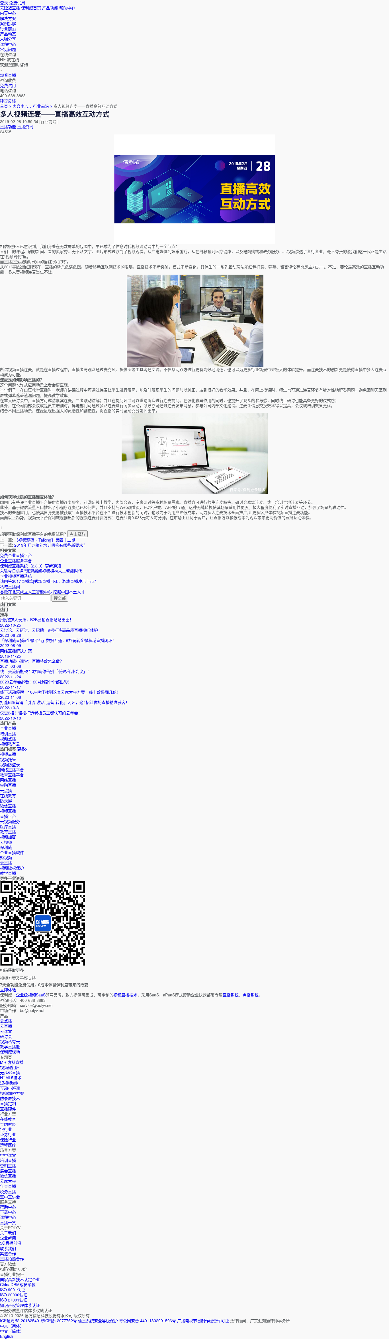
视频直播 (8, 811)
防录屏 (6, 800)
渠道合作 (8, 1253)
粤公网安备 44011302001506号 (147, 1320)
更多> (22, 749)
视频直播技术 (125, 995)
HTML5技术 (10, 1077)
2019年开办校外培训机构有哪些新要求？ (50, 545)
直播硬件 (8, 1109)
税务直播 (8, 1191)
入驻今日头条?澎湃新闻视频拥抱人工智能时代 (41, 571)
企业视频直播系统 (16, 576)
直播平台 (8, 816)
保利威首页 (31, 8)
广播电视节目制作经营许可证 (203, 1320)
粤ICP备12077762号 (58, 1320)
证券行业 (8, 1134)
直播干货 (8, 1222)
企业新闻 (8, 1238)
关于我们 (8, 1233)
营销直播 (8, 1165)
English (6, 1336)
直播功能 (8, 126)
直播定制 (8, 1103)
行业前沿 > (43, 106)
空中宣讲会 (10, 1196)
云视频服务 (10, 821)
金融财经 (8, 1124)
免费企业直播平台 (16, 555)
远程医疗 (8, 1145)
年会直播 (8, 1186)
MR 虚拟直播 (11, 1062)
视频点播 (8, 754)
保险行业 (8, 1140)
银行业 (6, 1129)
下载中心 (8, 1212)
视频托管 (8, 759)
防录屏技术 (10, 1098)
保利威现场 (10, 1051)
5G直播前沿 (10, 1243)
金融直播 (8, 785)
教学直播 (8, 873)
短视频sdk (9, 1083)
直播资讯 (25, 126)
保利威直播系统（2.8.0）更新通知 (30, 566)
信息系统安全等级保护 (98, 1320)
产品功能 (50, 8)
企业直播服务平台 (16, 560)
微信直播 (8, 806)
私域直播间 (10, 586)
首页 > (5, 106)
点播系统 (251, 995)
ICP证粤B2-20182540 (19, 1320)
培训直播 (8, 1160)
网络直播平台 (12, 769)
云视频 (6, 842)
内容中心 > (22, 106)
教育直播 (8, 831)
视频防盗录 (10, 764)
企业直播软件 (12, 852)
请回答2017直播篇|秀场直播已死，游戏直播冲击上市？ (49, 581)
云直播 (6, 862)
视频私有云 (10, 1041)
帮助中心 (67, 8)
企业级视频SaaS (31, 995)
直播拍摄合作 (12, 1258)
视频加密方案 (12, 1093)
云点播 (6, 790)
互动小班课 (10, 1088)
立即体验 (8, 989)
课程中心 (8, 1217)
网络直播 (8, 780)
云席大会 (8, 1181)
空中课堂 (8, 1155)
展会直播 (8, 1171)
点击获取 (77, 534)
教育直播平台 (12, 775)
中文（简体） (12, 1331)
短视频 (6, 857)
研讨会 (6, 1036)
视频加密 (8, 837)
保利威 (6, 847)
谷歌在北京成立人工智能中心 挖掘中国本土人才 (42, 591)
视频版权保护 (12, 867)
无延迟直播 (10, 8)
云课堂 (6, 1031)
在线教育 (8, 795)
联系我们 (8, 1248)
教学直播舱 (10, 1046)
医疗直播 (8, 826)
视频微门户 (10, 1067)
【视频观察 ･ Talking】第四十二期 (44, 540)
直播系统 (231, 995)
